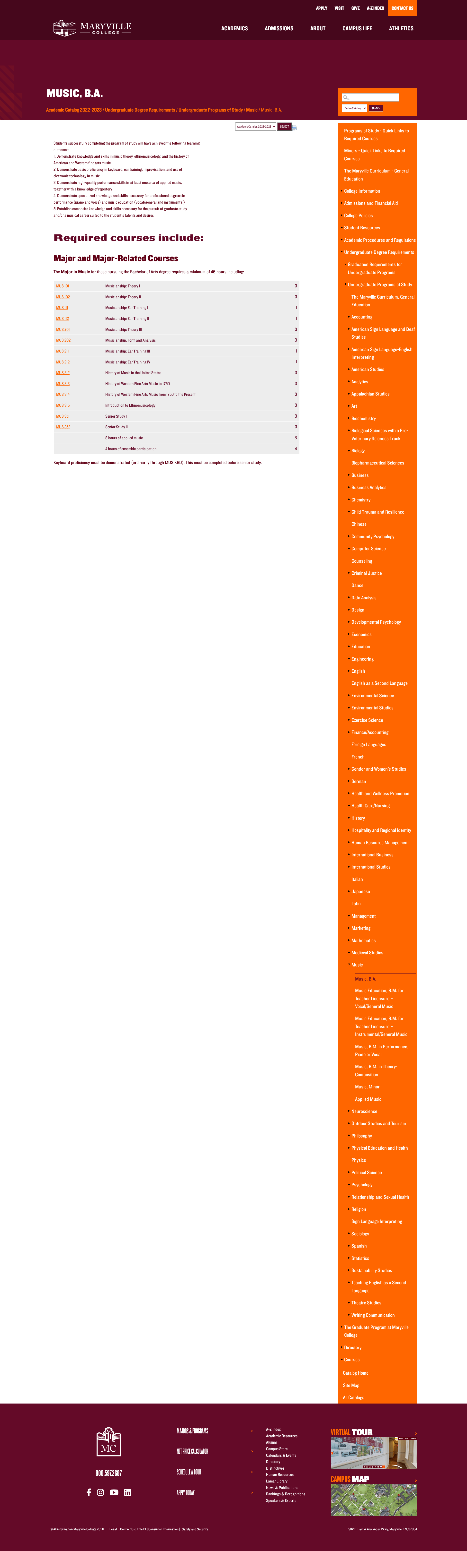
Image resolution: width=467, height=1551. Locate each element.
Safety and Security (195, 1529)
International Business (372, 854)
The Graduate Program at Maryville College (376, 1331)
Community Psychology (372, 536)
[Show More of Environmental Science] (349, 695)
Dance (357, 585)
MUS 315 (63, 405)
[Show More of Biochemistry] (349, 418)
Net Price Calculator (192, 1451)
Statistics (360, 1258)
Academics (234, 28)
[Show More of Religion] (349, 1208)
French (358, 756)
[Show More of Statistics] (349, 1258)
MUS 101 (62, 285)
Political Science (366, 1172)
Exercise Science (367, 720)
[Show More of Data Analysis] (349, 597)
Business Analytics (368, 487)
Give (355, 8)
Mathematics (363, 940)
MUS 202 (63, 340)
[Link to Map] (374, 1452)
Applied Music (368, 1099)
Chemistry (360, 499)
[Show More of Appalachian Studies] (349, 393)
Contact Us (402, 8)
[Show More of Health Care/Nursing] (349, 805)
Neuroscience (364, 1111)
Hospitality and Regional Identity (381, 830)
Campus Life (357, 28)
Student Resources (362, 227)
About (317, 28)
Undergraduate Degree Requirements (140, 109)
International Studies (371, 866)
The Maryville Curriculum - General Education (376, 174)
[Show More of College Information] (341, 190)
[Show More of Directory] (341, 1347)
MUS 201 (63, 329)
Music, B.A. (365, 978)
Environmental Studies (372, 707)
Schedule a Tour (189, 1472)
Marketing (360, 928)
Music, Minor (367, 1086)
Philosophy (361, 1135)
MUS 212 (63, 361)
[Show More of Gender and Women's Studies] (349, 768)
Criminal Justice (366, 573)
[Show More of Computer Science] (349, 548)
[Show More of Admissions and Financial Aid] (341, 202)
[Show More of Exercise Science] (349, 719)
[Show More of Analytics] (349, 381)
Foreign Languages (368, 744)
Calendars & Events (281, 1455)
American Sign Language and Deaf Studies (383, 333)
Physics (358, 1160)
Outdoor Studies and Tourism (378, 1123)
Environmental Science (372, 695)
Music (252, 109)
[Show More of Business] (349, 475)
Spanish (359, 1245)
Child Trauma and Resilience (377, 511)
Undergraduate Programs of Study (211, 109)
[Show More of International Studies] (349, 866)
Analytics (359, 381)
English (358, 671)
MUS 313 (63, 383)
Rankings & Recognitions (285, 1494)
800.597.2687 (109, 1472)
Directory (352, 1347)
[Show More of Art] (349, 405)
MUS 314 (63, 394)
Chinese (359, 524)
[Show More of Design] (349, 609)
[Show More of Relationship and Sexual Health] (349, 1196)
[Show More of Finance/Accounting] (349, 732)
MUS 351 (63, 416)
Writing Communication (373, 1315)
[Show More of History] (349, 817)
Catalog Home (355, 1373)
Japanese (360, 891)
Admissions (279, 28)
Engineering (362, 658)
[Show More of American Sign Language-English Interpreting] (349, 349)
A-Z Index (375, 8)
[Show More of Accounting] (349, 316)
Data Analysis (364, 597)
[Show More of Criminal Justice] (349, 572)
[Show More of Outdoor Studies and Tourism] (349, 1123)
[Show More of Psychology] (349, 1184)
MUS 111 (62, 307)
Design (357, 609)
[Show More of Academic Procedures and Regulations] (341, 239)
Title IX (141, 1529)
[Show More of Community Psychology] (349, 536)
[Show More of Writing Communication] (349, 1314)
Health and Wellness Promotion (380, 793)
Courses (352, 1359)
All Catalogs (353, 1397)
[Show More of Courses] (341, 1359)
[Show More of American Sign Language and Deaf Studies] (349, 329)
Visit (339, 8)
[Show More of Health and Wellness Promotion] (349, 793)
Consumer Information (163, 1529)
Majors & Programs (192, 1431)
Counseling (361, 561)
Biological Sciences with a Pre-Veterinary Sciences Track (379, 434)
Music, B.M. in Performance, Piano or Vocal (381, 1050)
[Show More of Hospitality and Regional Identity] (349, 829)
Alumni (271, 1442)
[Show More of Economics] (349, 634)
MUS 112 (62, 318)
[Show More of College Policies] (341, 215)
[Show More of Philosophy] (349, 1135)
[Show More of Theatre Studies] (349, 1302)
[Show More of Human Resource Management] (349, 842)
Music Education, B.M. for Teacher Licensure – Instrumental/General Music (381, 1026)
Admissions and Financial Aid (371, 203)
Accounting (361, 316)
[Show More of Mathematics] (349, 940)
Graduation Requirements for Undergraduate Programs (375, 268)
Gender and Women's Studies (378, 769)
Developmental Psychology (376, 622)
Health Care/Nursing (370, 805)
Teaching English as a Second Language (378, 1286)
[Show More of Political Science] (349, 1172)
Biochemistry (363, 418)
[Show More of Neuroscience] (349, 1111)
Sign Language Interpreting (376, 1221)
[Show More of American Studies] (349, 369)
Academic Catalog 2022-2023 (74, 109)
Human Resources (280, 1474)
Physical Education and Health (379, 1148)
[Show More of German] (349, 781)
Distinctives (275, 1468)
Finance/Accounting (369, 732)
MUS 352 (63, 426)
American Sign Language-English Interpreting (382, 353)
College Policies (358, 215)
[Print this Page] (294, 128)
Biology (358, 450)
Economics (361, 634)
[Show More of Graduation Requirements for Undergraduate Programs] (345, 264)
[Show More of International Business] (349, 854)
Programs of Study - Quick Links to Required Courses (376, 134)
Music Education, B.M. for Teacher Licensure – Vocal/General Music (379, 998)
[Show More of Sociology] (349, 1233)
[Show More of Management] (349, 915)
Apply (321, 8)
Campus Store (276, 1448)
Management (363, 916)
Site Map (351, 1385)
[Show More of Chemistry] (349, 499)
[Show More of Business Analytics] (349, 487)
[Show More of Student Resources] (341, 227)
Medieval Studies (367, 952)
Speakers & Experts (281, 1500)
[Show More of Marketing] (349, 927)
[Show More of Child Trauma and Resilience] (349, 511)
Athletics (401, 28)
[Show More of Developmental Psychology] (349, 621)
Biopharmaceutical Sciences (377, 462)
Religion (358, 1209)
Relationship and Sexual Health (380, 1197)
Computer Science (368, 548)
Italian (357, 879)
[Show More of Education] (349, 646)
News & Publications (282, 1487)
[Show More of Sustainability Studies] (349, 1270)
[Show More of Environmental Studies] (349, 707)
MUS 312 (63, 372)
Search (376, 108)
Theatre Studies (366, 1302)
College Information (362, 191)
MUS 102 (63, 296)
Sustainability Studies (371, 1270)
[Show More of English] (349, 670)
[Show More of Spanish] (349, 1245)
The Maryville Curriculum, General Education (382, 300)
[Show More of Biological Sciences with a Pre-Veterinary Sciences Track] (349, 430)
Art (354, 406)
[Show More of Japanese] (349, 891)
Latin (356, 903)
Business (360, 475)
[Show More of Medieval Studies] (349, 952)
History (358, 818)
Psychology (361, 1184)
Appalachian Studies (370, 393)
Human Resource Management (380, 842)
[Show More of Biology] (349, 450)
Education (360, 646)
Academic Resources (281, 1435)
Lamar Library (276, 1480)
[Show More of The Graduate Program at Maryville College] (341, 1327)
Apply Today (186, 1492)
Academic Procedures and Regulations (380, 240)
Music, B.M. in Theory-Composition (376, 1070)
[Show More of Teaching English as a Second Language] (349, 1282)
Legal (113, 1529)
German (358, 781)
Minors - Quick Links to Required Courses (374, 154)
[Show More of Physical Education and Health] (349, 1147)
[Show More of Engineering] (349, 658)
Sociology (360, 1233)
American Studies (367, 369)
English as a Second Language (379, 683)
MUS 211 (62, 350)
